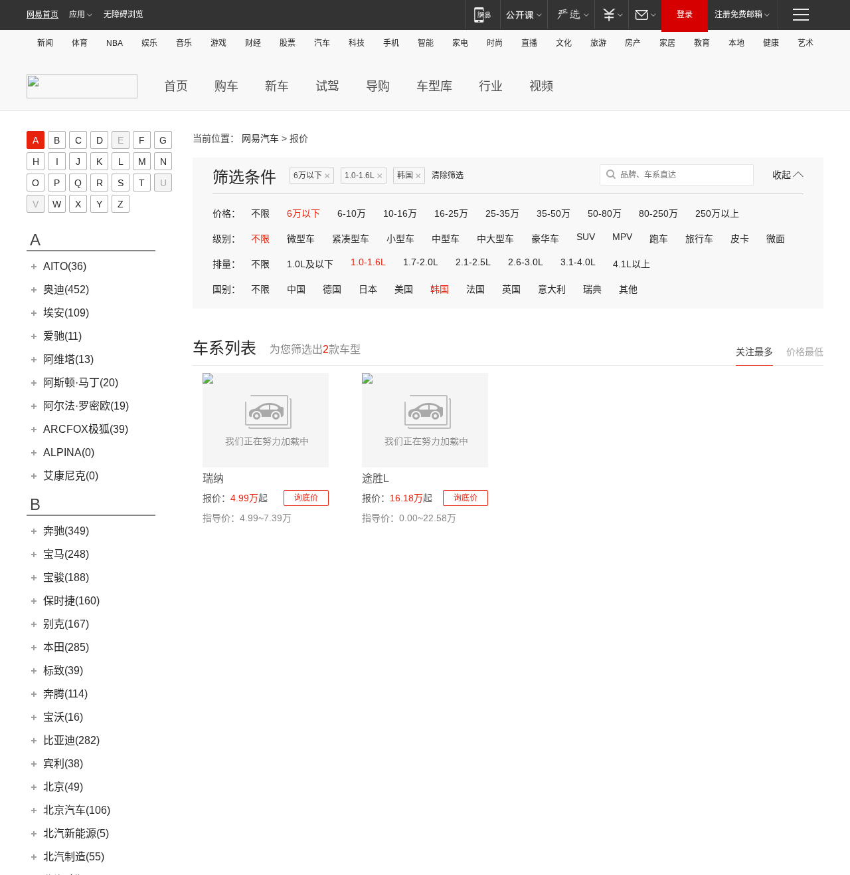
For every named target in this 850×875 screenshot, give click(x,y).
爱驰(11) (62, 336)
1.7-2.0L (420, 262)
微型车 (301, 238)
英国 (511, 289)
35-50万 (553, 213)
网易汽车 (260, 138)
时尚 (495, 43)
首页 (176, 86)
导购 (378, 86)
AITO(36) (64, 266)
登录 (685, 14)
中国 (296, 289)
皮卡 (739, 238)
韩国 (409, 176)
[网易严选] (570, 14)
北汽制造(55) (73, 856)
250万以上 (717, 213)
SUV (585, 236)
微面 (775, 238)
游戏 (218, 43)
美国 (403, 289)
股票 (288, 43)
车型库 (434, 86)
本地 (736, 43)
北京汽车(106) (76, 810)
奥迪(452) (66, 289)
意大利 (552, 289)
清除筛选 (448, 175)
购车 (226, 86)
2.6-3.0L (525, 262)
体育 (80, 43)
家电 (460, 43)
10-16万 (400, 213)
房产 (633, 43)
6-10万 (351, 213)
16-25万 (451, 213)
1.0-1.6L (363, 176)
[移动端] (482, 14)
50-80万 (605, 213)
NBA (114, 43)
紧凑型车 (350, 238)
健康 (771, 43)
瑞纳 (213, 478)
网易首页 (42, 14)
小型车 (400, 238)
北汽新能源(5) (76, 833)
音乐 (184, 43)
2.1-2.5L (473, 262)
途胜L (375, 478)
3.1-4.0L (578, 262)
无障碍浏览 (123, 14)
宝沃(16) (63, 717)
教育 (702, 43)
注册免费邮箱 (738, 14)
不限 (260, 213)
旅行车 (699, 238)
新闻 (45, 43)
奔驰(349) (66, 531)
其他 (628, 289)
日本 (368, 289)
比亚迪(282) (71, 740)
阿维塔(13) (68, 359)
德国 (332, 289)
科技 (357, 43)
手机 (391, 43)
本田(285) (66, 647)
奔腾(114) (65, 693)
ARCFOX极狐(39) (85, 429)
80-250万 (658, 213)
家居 (667, 43)
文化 (564, 43)
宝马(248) (66, 554)
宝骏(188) (66, 577)
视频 (541, 86)
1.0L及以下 (310, 264)
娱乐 (149, 43)
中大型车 (495, 238)
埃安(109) (66, 312)
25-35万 (502, 213)
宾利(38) (63, 763)
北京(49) (63, 787)
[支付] (611, 14)
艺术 (805, 43)
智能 (426, 43)
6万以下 (312, 176)
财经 (253, 43)
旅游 (598, 43)
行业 (491, 86)
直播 (529, 43)
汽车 (322, 43)
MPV (622, 236)
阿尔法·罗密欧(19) (86, 406)
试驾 (327, 86)
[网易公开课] (523, 14)
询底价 (306, 498)
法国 (475, 289)
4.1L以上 (631, 264)
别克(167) (66, 624)
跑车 (658, 238)
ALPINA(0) (68, 452)
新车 (277, 86)
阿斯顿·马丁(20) (80, 382)
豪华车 (545, 238)
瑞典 (592, 289)
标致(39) (63, 670)
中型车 (446, 238)
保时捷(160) (71, 600)
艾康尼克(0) (70, 475)
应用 (77, 14)
